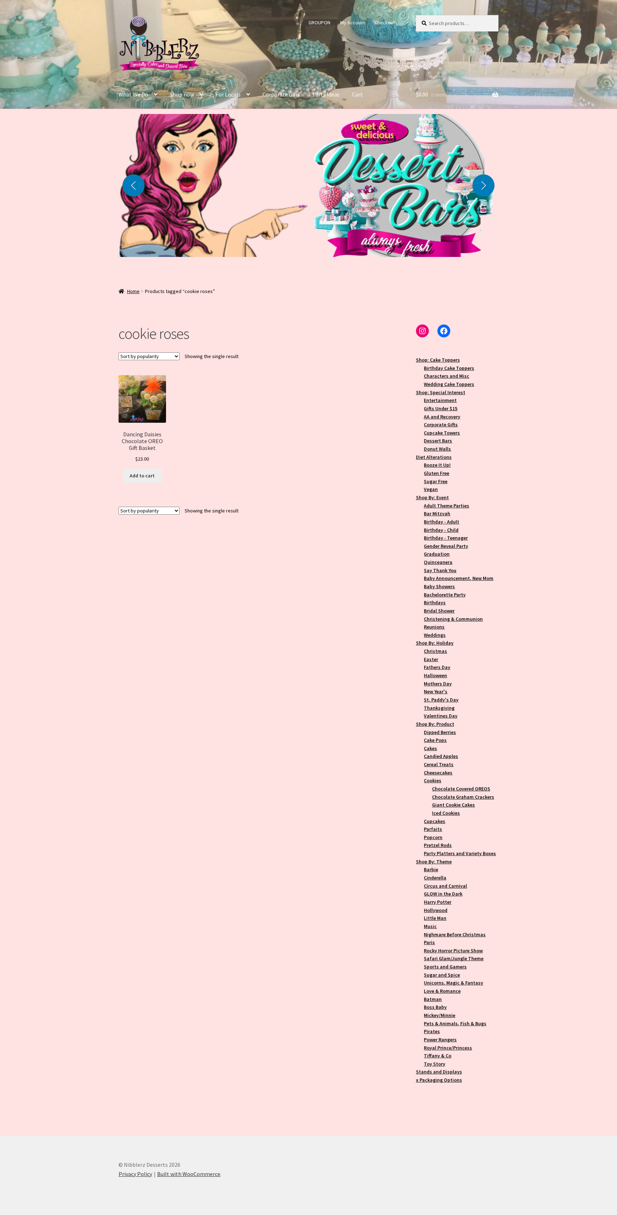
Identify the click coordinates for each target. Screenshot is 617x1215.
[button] (213, 185)
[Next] (483, 185)
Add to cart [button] (142, 475)
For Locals (228, 94)
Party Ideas (326, 94)
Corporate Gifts (281, 94)
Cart (357, 94)
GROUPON (319, 22)
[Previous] (133, 185)
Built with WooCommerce (188, 1173)
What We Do (133, 94)
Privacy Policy (135, 1173)
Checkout (385, 22)
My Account (352, 22)
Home (133, 291)
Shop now (182, 94)
